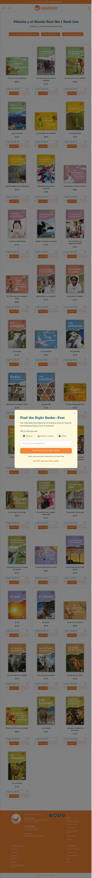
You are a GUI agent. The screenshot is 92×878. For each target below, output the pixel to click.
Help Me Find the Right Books (46, 451)
